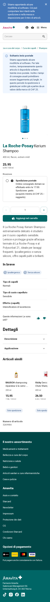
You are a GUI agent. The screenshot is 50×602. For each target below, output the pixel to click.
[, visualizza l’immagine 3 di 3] (27, 138)
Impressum (8, 513)
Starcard (7, 501)
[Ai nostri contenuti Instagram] (11, 594)
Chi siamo (7, 538)
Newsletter (8, 507)
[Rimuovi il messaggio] (46, 4)
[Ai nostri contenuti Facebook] (17, 594)
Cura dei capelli (29, 48)
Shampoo (43, 48)
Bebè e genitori (10, 467)
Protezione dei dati (12, 519)
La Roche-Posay (18, 145)
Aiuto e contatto (10, 495)
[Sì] (38, 318)
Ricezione (7, 174)
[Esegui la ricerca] (43, 36)
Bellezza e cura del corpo (15, 455)
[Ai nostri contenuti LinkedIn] (23, 594)
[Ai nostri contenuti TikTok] (5, 594)
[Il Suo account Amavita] (26, 27)
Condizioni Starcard (12, 532)
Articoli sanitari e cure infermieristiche (21, 473)
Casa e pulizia (9, 479)
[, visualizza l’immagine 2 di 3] (25, 138)
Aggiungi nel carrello (27, 218)
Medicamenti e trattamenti (15, 449)
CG (4, 525)
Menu (44, 27)
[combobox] (21, 36)
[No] (44, 318)
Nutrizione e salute (12, 461)
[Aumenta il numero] (44, 210)
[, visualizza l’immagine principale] (22, 138)
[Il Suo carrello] (32, 27)
